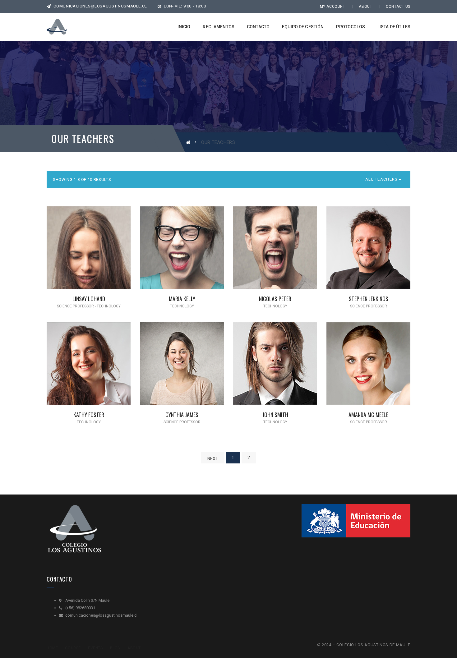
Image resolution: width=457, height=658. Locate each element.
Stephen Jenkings (368, 298)
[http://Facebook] (73, 253)
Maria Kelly (182, 298)
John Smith (275, 414)
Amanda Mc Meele (368, 414)
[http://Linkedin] (104, 253)
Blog (115, 648)
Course (73, 648)
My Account (332, 6)
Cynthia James (181, 414)
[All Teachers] (381, 179)
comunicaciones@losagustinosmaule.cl (100, 6)
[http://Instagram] (94, 253)
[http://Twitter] (83, 253)
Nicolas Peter (275, 298)
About (365, 6)
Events (95, 648)
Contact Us (398, 6)
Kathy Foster (88, 414)
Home (52, 648)
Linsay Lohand (88, 298)
